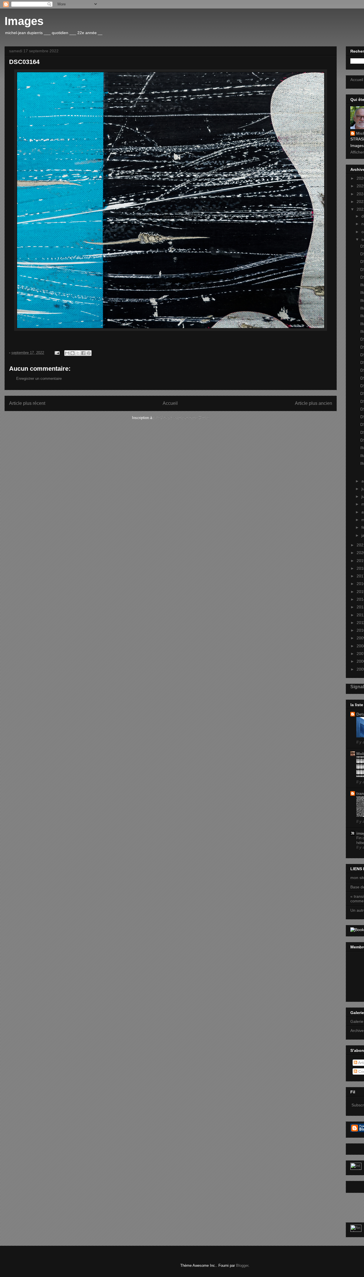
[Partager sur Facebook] (83, 353)
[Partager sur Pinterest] (89, 353)
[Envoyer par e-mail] (67, 353)
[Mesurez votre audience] (355, 1230)
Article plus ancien (313, 403)
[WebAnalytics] (355, 1168)
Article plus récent (27, 403)
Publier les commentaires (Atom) (183, 418)
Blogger (242, 1265)
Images (24, 21)
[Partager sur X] (78, 353)
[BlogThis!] (72, 353)
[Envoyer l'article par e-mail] (57, 353)
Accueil (170, 403)
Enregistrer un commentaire (39, 378)
